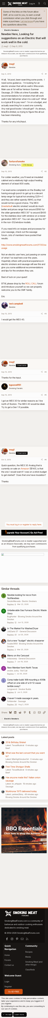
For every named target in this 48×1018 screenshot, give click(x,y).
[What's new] (39, 3)
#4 (46, 372)
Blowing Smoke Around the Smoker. (21, 762)
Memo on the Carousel (18, 655)
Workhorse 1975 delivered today (21, 791)
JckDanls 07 (12, 631)
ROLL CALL (31, 283)
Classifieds (30, 969)
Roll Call (23, 670)
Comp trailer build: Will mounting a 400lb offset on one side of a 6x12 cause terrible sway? (26, 682)
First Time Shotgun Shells (18, 766)
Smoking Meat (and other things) (33, 963)
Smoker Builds (25, 689)
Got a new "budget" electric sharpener (25, 640)
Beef (8, 748)
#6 (46, 460)
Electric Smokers (29, 601)
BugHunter (12, 616)
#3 (46, 314)
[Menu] (4, 3)
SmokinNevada (14, 601)
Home (7, 955)
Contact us (9, 965)
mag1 (6, 46)
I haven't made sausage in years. (23, 698)
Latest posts (7, 737)
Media (28, 957)
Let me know (27, 21)
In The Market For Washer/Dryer (22, 628)
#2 (46, 171)
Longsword (12, 689)
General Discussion (28, 631)
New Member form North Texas (22, 667)
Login (7, 981)
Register (8, 986)
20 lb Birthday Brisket (16, 742)
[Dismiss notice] (44, 11)
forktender (12, 701)
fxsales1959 (12, 643)
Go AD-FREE (13, 991)
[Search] (44, 3)
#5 (46, 395)
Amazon (25, 468)
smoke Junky (13, 670)
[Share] (42, 74)
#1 (46, 74)
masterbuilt (7, 206)
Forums (8, 960)
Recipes (29, 952)
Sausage (22, 701)
